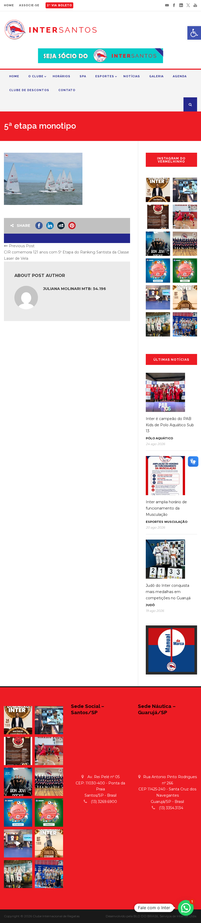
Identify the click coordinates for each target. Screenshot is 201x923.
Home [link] (14, 76)
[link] (194, 33)
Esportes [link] (104, 76)
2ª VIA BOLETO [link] (59, 5)
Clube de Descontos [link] (29, 90)
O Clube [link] (35, 76)
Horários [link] (61, 76)
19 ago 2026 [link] (155, 611)
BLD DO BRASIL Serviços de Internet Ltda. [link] (165, 916)
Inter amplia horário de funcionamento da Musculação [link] (166, 508)
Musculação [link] (175, 522)
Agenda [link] (180, 76)
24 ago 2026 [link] (155, 444)
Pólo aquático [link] (159, 438)
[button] (186, 908)
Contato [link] (66, 90)
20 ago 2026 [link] (155, 527)
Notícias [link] (131, 76)
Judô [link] (150, 605)
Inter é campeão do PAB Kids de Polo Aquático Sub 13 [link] (170, 425)
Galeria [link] (156, 76)
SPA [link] (83, 76)
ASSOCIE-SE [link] (29, 5)
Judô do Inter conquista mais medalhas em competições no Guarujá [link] (168, 591)
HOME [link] (9, 5)
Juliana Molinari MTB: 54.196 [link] (74, 288)
